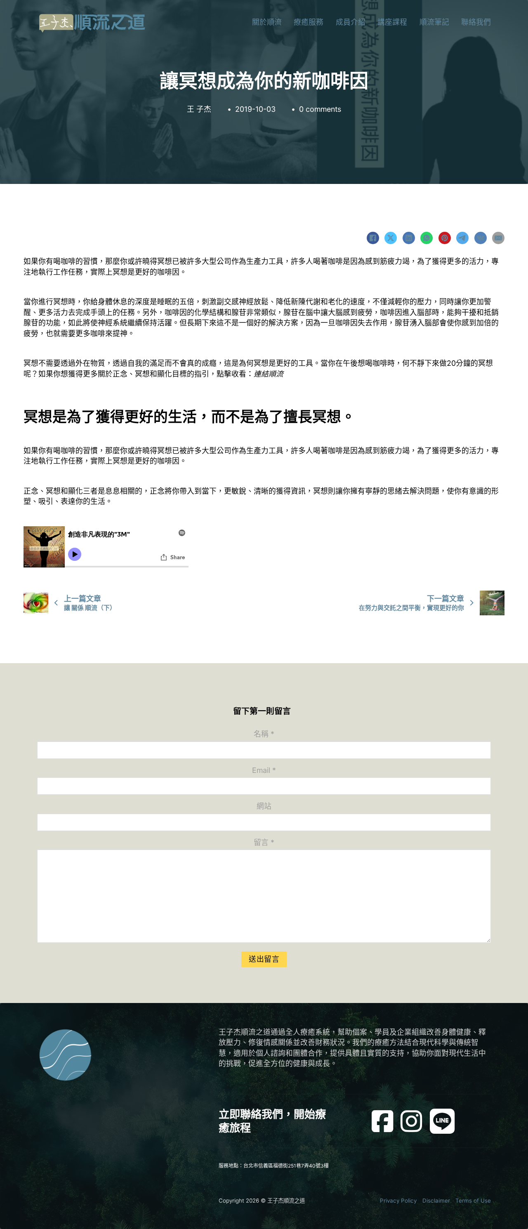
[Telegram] (462, 238)
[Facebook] (373, 238)
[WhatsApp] (426, 238)
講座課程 (392, 22)
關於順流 (267, 22)
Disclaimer (436, 1200)
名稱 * (264, 734)
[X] (390, 238)
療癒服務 (308, 22)
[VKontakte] (480, 238)
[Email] (498, 238)
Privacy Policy (398, 1200)
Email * (264, 770)
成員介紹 (350, 22)
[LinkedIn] (409, 238)
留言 (264, 842)
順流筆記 (434, 22)
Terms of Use (473, 1200)
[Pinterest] (444, 238)
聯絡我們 (476, 22)
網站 (264, 806)
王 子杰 (199, 109)
